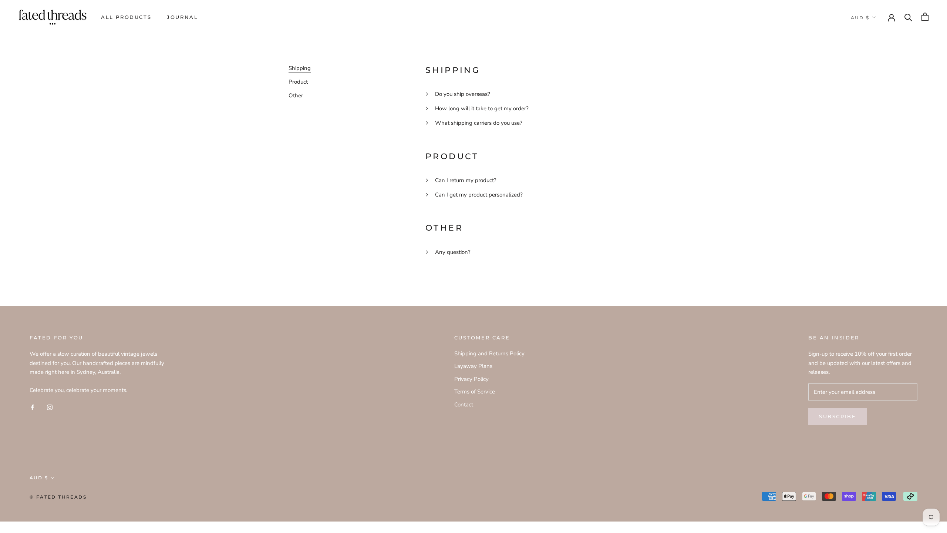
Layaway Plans (473, 366)
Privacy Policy (471, 379)
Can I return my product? (465, 180)
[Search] (908, 17)
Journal (182, 17)
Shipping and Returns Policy (489, 353)
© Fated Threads (58, 497)
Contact (463, 404)
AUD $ (860, 17)
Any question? (453, 252)
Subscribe (837, 416)
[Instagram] (50, 407)
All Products (126, 17)
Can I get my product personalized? (479, 194)
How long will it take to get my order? (482, 108)
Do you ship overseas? (462, 94)
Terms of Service (474, 391)
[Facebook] (32, 407)
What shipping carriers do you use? (478, 123)
